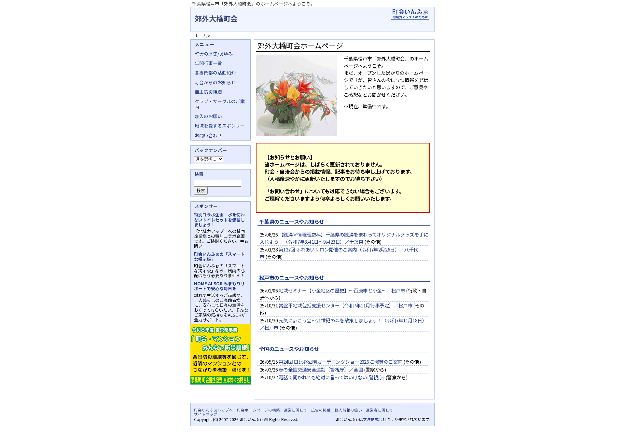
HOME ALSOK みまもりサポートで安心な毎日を (219, 285)
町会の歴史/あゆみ (214, 53)
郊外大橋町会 (216, 18)
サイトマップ (205, 414)
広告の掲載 (321, 410)
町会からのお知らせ (215, 82)
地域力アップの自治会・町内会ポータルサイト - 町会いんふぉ (410, 14)
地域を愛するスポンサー (220, 125)
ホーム (200, 36)
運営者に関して (379, 410)
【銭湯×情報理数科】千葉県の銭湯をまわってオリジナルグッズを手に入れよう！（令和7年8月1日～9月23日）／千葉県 (344, 238)
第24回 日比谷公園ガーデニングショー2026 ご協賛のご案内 (341, 361)
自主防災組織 (208, 91)
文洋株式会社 (374, 419)
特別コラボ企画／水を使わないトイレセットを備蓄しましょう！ (219, 219)
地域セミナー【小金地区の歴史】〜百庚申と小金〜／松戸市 (342, 290)
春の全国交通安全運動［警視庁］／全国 (321, 369)
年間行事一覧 (208, 63)
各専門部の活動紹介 (215, 72)
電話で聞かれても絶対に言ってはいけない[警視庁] (332, 377)
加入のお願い (208, 116)
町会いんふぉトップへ (213, 410)
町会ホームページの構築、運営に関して (272, 410)
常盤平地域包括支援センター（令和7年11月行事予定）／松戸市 (345, 305)
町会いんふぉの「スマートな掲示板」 (219, 256)
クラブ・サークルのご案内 (220, 104)
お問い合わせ (208, 135)
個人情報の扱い (348, 410)
